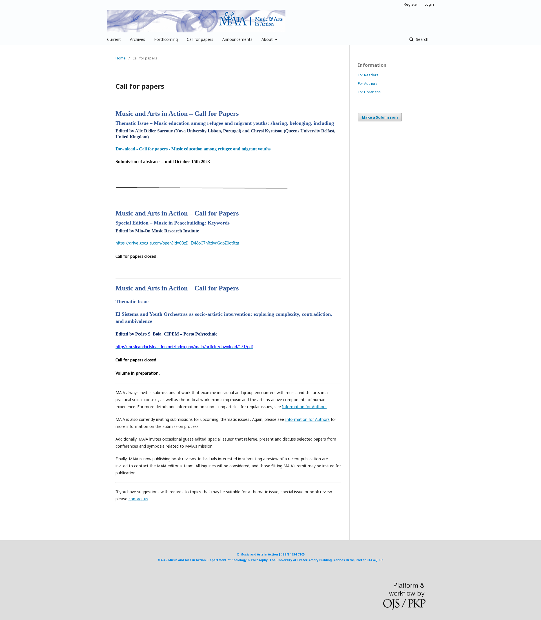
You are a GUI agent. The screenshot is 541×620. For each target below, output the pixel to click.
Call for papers (200, 39)
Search (421, 39)
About (267, 39)
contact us (138, 498)
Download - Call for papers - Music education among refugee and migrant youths (193, 148)
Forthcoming (166, 39)
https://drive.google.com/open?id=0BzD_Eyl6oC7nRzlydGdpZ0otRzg (177, 243)
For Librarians (369, 91)
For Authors (368, 83)
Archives (137, 39)
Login (429, 4)
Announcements (237, 39)
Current (114, 39)
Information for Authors (304, 406)
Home (121, 58)
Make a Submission (380, 117)
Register (411, 4)
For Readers (368, 74)
